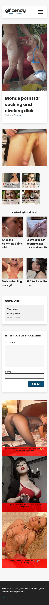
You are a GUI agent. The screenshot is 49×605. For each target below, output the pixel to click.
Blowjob (17, 115)
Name (8, 371)
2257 (10, 597)
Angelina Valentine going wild (12, 243)
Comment (11, 342)
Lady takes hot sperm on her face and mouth (37, 243)
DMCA (4, 597)
